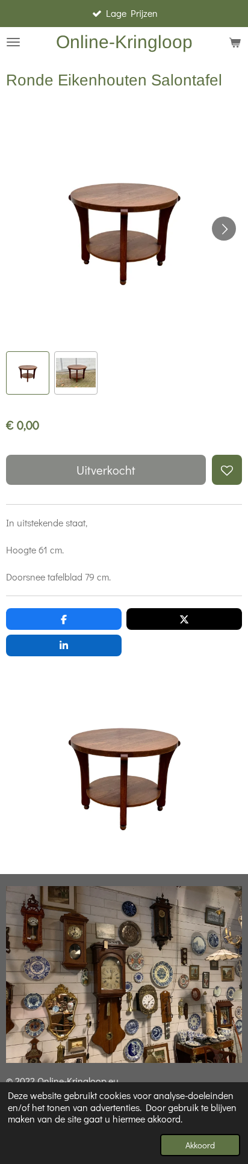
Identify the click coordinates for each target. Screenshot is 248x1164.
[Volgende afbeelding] (224, 229)
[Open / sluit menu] (13, 42)
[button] (27, 373)
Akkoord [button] (200, 1145)
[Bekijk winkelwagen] (235, 42)
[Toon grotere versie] (124, 773)
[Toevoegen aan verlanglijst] (227, 470)
